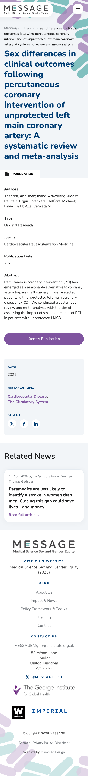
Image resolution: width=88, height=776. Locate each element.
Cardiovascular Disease (27, 396)
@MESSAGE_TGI (47, 677)
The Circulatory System (28, 401)
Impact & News (44, 600)
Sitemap (25, 743)
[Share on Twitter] (12, 423)
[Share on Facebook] (24, 423)
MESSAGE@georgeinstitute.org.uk (44, 645)
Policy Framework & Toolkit (44, 608)
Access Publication (44, 338)
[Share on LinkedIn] (36, 423)
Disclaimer (62, 743)
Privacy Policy (43, 743)
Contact (44, 625)
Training (44, 617)
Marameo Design (53, 752)
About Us (44, 592)
